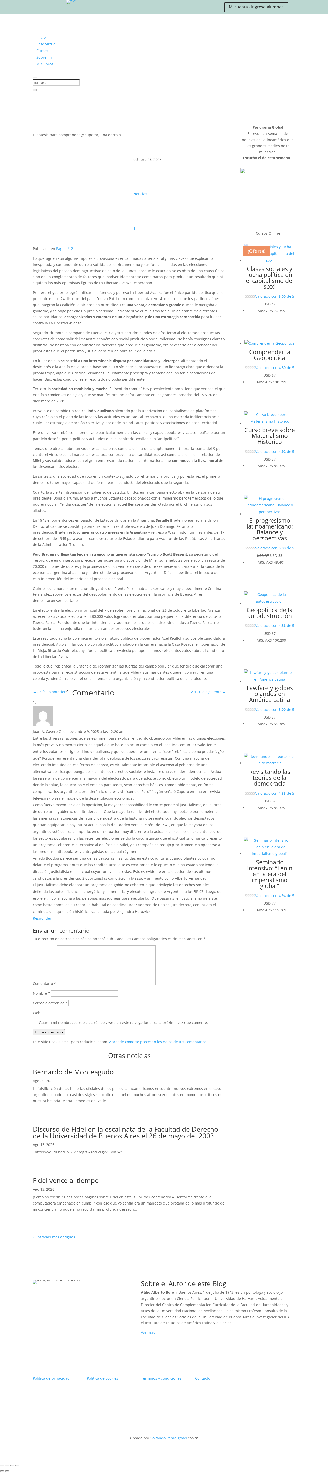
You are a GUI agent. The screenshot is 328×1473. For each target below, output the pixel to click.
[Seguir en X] (46, 8)
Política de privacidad (51, 1378)
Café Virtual (46, 44)
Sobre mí (44, 57)
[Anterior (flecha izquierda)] (2, 1471)
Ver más (148, 1332)
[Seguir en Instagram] (56, 8)
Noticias (140, 193)
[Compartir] (12, 1465)
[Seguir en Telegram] (97, 8)
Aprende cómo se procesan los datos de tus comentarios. (158, 1041)
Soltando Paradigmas (168, 1438)
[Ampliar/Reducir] (2, 1465)
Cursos (42, 50)
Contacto (202, 1378)
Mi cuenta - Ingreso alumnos (256, 7)
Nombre (41, 993)
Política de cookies (102, 1378)
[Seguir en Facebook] (67, 8)
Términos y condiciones (161, 1378)
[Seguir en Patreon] (87, 8)
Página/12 (64, 248)
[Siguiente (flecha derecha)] (7, 1471)
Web (36, 1012)
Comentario (44, 983)
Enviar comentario (49, 1032)
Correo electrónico (50, 1003)
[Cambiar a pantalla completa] (7, 1465)
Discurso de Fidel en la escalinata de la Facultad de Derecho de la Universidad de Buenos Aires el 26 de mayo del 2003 (125, 1132)
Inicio (41, 37)
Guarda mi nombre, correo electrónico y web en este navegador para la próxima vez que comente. (123, 1022)
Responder (42, 918)
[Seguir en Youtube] (77, 8)
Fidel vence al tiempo (66, 1180)
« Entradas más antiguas (54, 1237)
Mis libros (44, 64)
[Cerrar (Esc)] (17, 1465)
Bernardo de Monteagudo (73, 1072)
